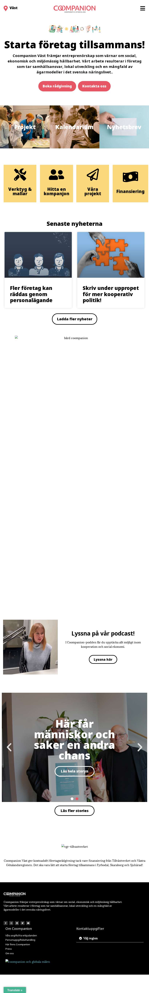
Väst (13, 7)
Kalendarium (74, 127)
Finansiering (130, 191)
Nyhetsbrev (124, 127)
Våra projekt (92, 191)
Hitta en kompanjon (56, 191)
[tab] (110, 938)
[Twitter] (23, 923)
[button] (57, 86)
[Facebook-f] (6, 923)
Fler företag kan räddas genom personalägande (31, 294)
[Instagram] (11, 923)
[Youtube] (28, 923)
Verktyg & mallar (20, 191)
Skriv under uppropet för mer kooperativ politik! (111, 294)
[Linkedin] (17, 923)
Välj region (90, 938)
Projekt (25, 127)
